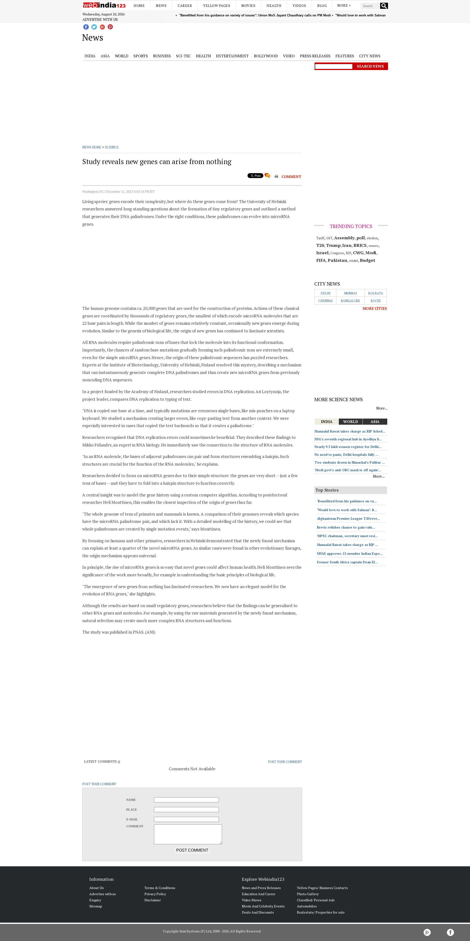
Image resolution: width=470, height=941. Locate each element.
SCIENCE (111, 147)
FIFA (321, 260)
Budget (367, 260)
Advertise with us (100, 19)
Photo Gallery (308, 894)
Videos (299, 5)
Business (162, 56)
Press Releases (315, 56)
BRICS (360, 245)
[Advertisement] (259, 36)
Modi (370, 252)
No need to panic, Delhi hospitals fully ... (346, 454)
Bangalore (350, 301)
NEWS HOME (91, 147)
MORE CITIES (375, 308)
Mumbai (350, 293)
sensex (373, 245)
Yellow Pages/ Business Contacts (322, 887)
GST (329, 238)
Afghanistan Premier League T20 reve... (348, 518)
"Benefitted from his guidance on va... (347, 501)
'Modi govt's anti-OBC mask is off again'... (348, 470)
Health (274, 5)
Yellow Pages (216, 5)
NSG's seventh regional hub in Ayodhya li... (348, 439)
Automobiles (307, 906)
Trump (333, 245)
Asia (105, 56)
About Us (96, 887)
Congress (337, 253)
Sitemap (95, 906)
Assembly (344, 238)
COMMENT (291, 176)
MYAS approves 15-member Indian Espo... (350, 553)
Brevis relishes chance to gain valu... (346, 527)
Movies (248, 5)
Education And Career (258, 894)
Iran (347, 245)
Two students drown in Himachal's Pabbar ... (350, 462)
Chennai (325, 301)
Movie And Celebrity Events (263, 906)
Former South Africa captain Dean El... (347, 562)
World (122, 56)
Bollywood (266, 56)
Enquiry (95, 900)
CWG (358, 252)
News (161, 5)
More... (382, 408)
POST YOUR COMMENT (285, 762)
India (90, 56)
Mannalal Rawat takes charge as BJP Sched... (350, 431)
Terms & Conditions (159, 887)
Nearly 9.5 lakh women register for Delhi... (348, 447)
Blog (322, 5)
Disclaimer (152, 900)
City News (369, 56)
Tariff (320, 238)
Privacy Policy (155, 894)
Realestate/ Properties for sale (321, 912)
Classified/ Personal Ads (316, 900)
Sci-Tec (183, 56)
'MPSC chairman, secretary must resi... (347, 536)
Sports (140, 56)
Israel (322, 252)
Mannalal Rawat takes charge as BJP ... (347, 545)
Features (344, 56)
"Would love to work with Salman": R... (347, 510)
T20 (320, 245)
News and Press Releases (261, 887)
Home (139, 5)
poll (360, 238)
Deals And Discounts (258, 912)
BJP (348, 253)
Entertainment (232, 56)
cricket (353, 260)
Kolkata (375, 293)
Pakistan (337, 260)
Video (289, 56)
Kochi (376, 301)
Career (185, 5)
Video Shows (251, 900)
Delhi (325, 293)
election (372, 238)
